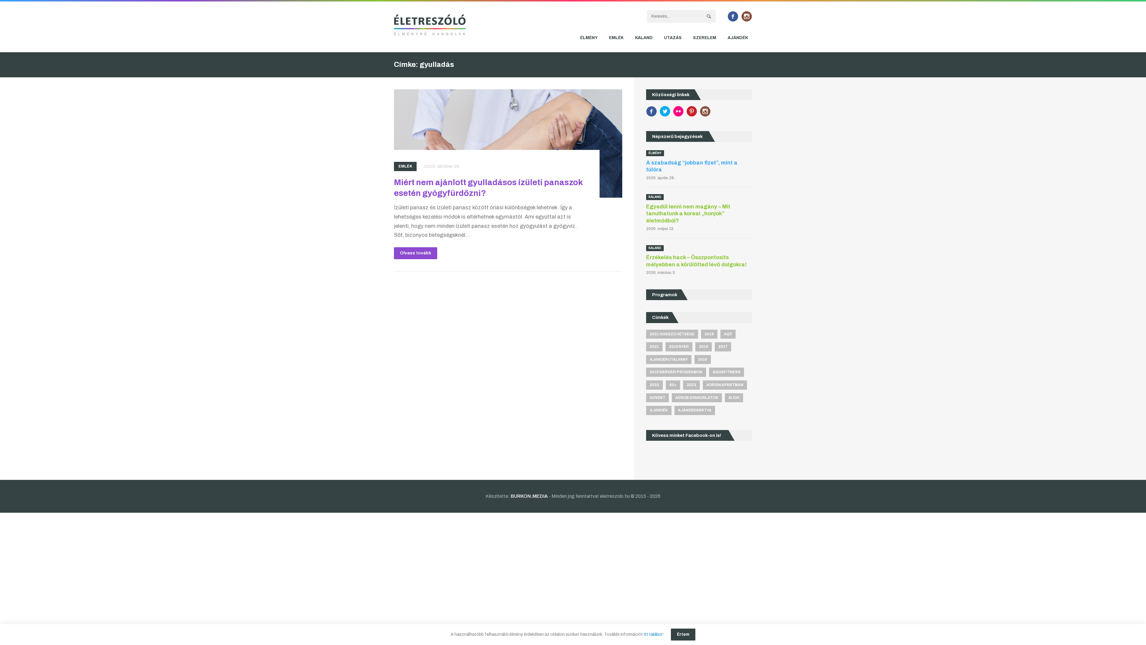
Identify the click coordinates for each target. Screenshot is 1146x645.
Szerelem (704, 38)
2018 (709, 334)
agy (728, 334)
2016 (702, 359)
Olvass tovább (415, 253)
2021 (654, 347)
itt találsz (653, 634)
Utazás (673, 38)
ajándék (659, 410)
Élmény (589, 38)
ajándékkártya (694, 410)
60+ (673, 385)
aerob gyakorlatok (696, 398)
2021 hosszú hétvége (672, 334)
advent (657, 398)
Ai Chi (734, 398)
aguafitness (726, 372)
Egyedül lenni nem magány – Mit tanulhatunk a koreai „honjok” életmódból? (688, 214)
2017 (723, 347)
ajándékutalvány (669, 359)
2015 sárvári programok (676, 372)
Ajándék (738, 38)
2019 (703, 347)
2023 (691, 385)
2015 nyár (679, 347)
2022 (654, 385)
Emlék (616, 38)
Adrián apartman (724, 385)
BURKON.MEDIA (529, 496)
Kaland (644, 38)
